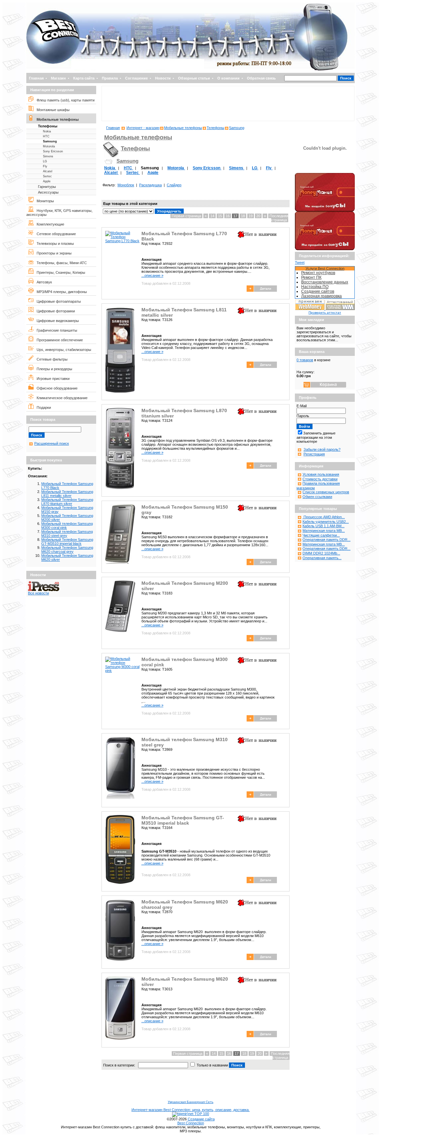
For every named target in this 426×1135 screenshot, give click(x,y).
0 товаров (305, 360)
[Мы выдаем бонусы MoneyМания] (325, 210)
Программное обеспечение (58, 340)
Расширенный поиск (51, 443)
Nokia (47, 131)
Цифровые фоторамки (54, 311)
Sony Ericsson (53, 151)
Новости (163, 78)
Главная (36, 78)
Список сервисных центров (326, 492)
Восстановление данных (324, 282)
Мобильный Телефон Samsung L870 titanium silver (67, 502)
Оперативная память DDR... (326, 540)
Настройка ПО (314, 286)
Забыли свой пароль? (322, 449)
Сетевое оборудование (55, 234)
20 (258, 216)
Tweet (300, 262)
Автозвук (43, 282)
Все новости (38, 593)
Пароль (303, 416)
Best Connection (190, 1123)
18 (243, 216)
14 (212, 216)
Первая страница (186, 216)
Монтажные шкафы (52, 110)
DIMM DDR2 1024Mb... (321, 553)
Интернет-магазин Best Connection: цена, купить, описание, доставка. (190, 1110)
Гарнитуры (47, 187)
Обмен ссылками (317, 497)
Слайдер (174, 185)
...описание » (152, 275)
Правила (110, 78)
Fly (45, 166)
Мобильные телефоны (56, 119)
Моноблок (125, 185)
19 (251, 216)
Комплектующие (49, 224)
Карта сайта (84, 78)
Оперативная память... (322, 558)
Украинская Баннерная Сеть (190, 1102)
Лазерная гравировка (321, 296)
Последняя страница (279, 218)
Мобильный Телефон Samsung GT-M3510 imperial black (67, 542)
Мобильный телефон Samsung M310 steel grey (67, 534)
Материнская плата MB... (324, 531)
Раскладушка (150, 185)
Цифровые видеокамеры (56, 321)
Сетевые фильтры (51, 359)
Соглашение (136, 78)
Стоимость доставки (320, 479)
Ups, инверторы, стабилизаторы (62, 350)
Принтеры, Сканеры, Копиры (59, 272)
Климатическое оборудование (61, 398)
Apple (47, 181)
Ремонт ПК (311, 277)
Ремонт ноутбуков (318, 272)
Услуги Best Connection (325, 268)
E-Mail (302, 406)
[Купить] (262, 290)
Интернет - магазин (142, 128)
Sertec (47, 176)
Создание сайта (201, 1119)
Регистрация (314, 454)
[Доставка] (325, 172)
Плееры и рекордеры (53, 369)
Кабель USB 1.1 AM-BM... (323, 526)
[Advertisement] (228, 103)
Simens (48, 156)
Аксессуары (48, 192)
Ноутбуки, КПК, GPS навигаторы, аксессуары (59, 213)
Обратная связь (261, 78)
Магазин (58, 78)
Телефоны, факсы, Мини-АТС (60, 263)
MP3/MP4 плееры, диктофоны (60, 292)
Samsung (50, 141)
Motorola (49, 146)
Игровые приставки (52, 379)
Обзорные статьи (194, 78)
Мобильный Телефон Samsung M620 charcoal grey (67, 550)
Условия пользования (321, 474)
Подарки (42, 407)
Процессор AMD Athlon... (324, 517)
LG (45, 161)
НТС (46, 136)
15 (220, 216)
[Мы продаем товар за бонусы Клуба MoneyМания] (325, 249)
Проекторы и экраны (53, 253)
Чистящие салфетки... (321, 535)
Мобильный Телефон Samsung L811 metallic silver (67, 494)
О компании (228, 78)
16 (228, 216)
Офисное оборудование (56, 388)
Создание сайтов (317, 291)
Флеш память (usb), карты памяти (64, 100)
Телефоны (47, 126)
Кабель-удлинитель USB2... (326, 522)
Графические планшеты (55, 330)
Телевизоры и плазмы (54, 243)
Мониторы (44, 201)
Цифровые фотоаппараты (57, 301)
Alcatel (47, 171)
